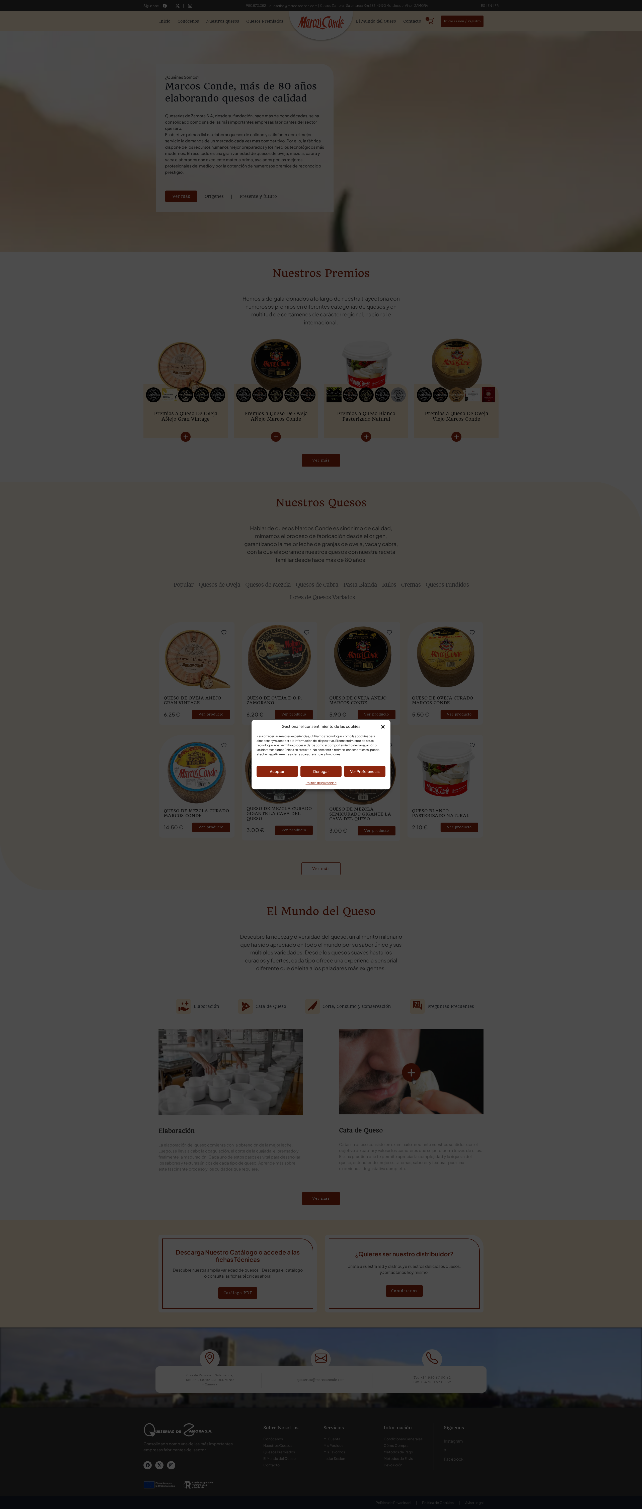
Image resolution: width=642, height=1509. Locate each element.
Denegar (321, 771)
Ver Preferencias (365, 771)
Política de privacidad (321, 783)
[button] (382, 726)
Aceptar (277, 771)
